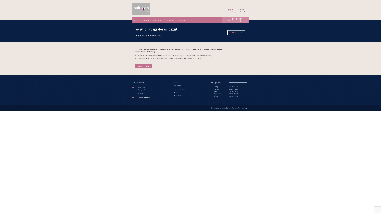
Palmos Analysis (243, 108)
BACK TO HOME (143, 66)
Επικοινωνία (181, 20)
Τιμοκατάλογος (158, 20)
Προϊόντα (170, 20)
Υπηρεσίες (146, 20)
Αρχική (136, 20)
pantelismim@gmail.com (144, 97)
